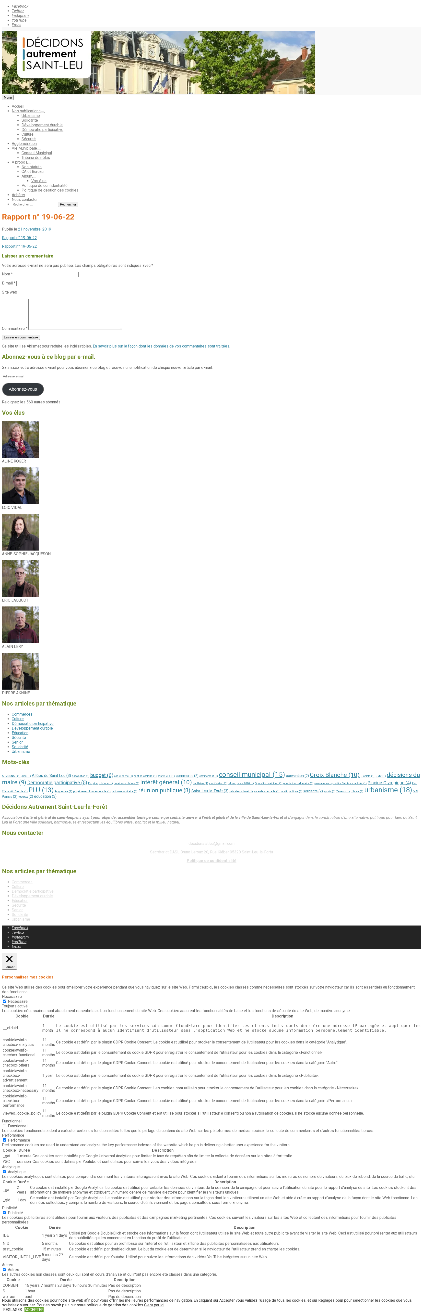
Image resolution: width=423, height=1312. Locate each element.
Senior (17, 742)
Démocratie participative (42, 129)
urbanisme (388, 790)
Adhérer (18, 195)
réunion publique (164, 790)
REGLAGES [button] (12, 1309)
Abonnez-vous (23, 389)
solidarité (313, 791)
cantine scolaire (145, 776)
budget (101, 775)
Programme (63, 791)
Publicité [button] (9, 1208)
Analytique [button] (11, 1167)
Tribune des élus (36, 157)
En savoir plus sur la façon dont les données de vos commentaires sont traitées (161, 346)
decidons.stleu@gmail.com (211, 843)
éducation (45, 796)
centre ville (166, 776)
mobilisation (218, 783)
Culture (28, 134)
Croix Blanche (335, 774)
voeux (25, 796)
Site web (9, 292)
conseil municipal (252, 775)
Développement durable (42, 125)
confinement (209, 776)
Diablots (368, 776)
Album (27, 176)
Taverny (343, 791)
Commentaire (14, 328)
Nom (7, 274)
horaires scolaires (126, 783)
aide (26, 776)
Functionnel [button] (12, 1121)
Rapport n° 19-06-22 (19, 237)
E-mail (8, 283)
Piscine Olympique (389, 782)
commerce (187, 776)
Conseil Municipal (37, 153)
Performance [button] (13, 1135)
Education (20, 733)
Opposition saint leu (268, 783)
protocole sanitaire (124, 791)
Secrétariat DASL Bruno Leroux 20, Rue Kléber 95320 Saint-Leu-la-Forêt (211, 852)
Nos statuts (32, 167)
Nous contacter (25, 199)
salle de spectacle (267, 791)
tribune (357, 791)
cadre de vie (123, 776)
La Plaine (200, 783)
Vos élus (39, 181)
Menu (8, 97)
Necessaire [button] (12, 996)
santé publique (291, 791)
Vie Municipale (24, 148)
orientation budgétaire (298, 783)
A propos (19, 162)
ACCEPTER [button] (34, 1309)
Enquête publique (100, 783)
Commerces (22, 714)
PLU (41, 790)
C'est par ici (154, 1305)
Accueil (18, 106)
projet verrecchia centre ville (92, 791)
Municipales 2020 (241, 783)
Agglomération (24, 143)
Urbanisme (31, 115)
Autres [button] (7, 1264)
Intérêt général (166, 782)
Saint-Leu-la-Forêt (209, 791)
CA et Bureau (33, 171)
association (80, 776)
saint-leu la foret (241, 791)
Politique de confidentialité (45, 185)
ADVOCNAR (11, 776)
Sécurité (29, 139)
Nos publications (26, 111)
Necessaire (18, 1001)
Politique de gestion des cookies (50, 190)
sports (329, 791)
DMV (381, 776)
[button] (211, 442)
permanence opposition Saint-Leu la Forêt (340, 783)
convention (297, 776)
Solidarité (30, 120)
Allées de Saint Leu (51, 775)
